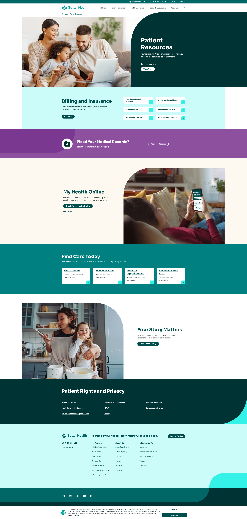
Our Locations (96, 456)
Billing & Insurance (97, 466)
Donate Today (176, 436)
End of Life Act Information (114, 402)
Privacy (107, 413)
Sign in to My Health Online (78, 206)
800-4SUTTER (150, 64)
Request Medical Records (100, 470)
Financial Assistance (154, 402)
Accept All (174, 515)
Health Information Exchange (73, 408)
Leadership (119, 466)
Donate (164, 2)
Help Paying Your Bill (134, 118)
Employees (143, 447)
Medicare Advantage (166, 109)
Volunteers (143, 466)
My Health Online (135, 2)
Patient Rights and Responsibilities (75, 413)
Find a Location (105, 270)
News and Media (147, 456)
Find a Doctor (72, 270)
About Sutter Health (122, 447)
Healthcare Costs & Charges (133, 100)
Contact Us (181, 2)
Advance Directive (69, 402)
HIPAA (106, 408)
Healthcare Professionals (148, 452)
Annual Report (121, 452)
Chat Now (147, 69)
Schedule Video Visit (168, 272)
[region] (123, 512)
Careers (172, 2)
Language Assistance (154, 408)
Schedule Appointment (99, 447)
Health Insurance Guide (167, 118)
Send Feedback (149, 344)
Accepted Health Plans (167, 100)
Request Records (158, 144)
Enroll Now (67, 211)
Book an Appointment (151, 2)
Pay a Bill (68, 116)
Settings (174, 509)
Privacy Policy (74, 515)
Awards (118, 456)
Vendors (142, 461)
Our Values (119, 470)
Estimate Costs (132, 109)
